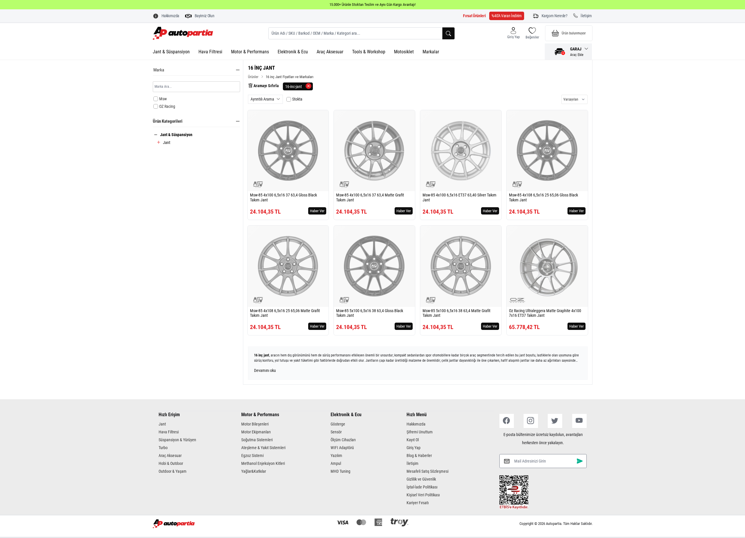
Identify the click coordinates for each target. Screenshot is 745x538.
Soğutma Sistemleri (257, 439)
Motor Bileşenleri (255, 424)
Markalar (431, 51)
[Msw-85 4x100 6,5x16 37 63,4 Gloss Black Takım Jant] (288, 150)
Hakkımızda (416, 424)
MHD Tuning (340, 471)
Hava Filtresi (210, 51)
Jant (166, 142)
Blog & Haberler (419, 455)
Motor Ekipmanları (256, 432)
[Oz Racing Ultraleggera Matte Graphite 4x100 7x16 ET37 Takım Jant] (547, 266)
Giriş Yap (414, 447)
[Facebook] (506, 421)
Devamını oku (265, 370)
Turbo (163, 447)
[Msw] (258, 185)
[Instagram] (531, 421)
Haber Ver (317, 211)
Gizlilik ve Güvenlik (421, 479)
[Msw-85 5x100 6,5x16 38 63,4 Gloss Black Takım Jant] (374, 266)
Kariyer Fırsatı (418, 502)
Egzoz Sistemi (252, 455)
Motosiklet (404, 51)
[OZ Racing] (517, 300)
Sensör (336, 432)
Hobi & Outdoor (171, 463)
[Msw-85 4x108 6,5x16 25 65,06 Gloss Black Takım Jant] (547, 150)
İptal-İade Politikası (422, 487)
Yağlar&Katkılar (253, 471)
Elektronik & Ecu (293, 51)
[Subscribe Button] (580, 461)
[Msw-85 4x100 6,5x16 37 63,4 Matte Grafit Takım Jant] (374, 150)
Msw (163, 98)
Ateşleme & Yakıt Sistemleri (263, 447)
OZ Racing (167, 106)
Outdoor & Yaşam (173, 471)
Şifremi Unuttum (420, 432)
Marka (158, 70)
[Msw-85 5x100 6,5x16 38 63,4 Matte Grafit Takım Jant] (460, 266)
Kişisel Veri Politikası (423, 495)
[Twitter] (555, 421)
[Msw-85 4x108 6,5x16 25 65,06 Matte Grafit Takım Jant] (288, 266)
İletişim (412, 463)
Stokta (297, 99)
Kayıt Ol (413, 439)
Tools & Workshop (368, 51)
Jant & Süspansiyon (171, 51)
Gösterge (338, 424)
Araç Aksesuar (330, 51)
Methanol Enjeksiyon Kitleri (263, 463)
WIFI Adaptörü (342, 447)
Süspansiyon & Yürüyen (177, 439)
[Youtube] (579, 421)
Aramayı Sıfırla (266, 85)
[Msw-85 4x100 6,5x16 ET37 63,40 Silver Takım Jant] (460, 150)
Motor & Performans (250, 51)
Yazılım (336, 455)
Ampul (336, 463)
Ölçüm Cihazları (343, 439)
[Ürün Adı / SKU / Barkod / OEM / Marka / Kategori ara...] (448, 33)
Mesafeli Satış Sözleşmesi (427, 471)
